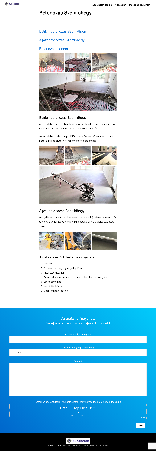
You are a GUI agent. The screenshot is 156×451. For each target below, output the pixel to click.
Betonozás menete (53, 48)
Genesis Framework (82, 445)
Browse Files (78, 415)
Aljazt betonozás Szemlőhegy (62, 39)
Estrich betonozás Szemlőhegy (63, 31)
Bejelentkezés (104, 445)
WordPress (94, 445)
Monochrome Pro (66, 445)
